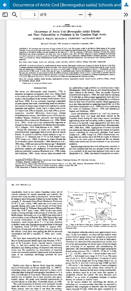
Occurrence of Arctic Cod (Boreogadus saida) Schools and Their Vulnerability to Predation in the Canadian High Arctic (72, 5)
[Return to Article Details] (5, 5)
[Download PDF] (126, 5)
